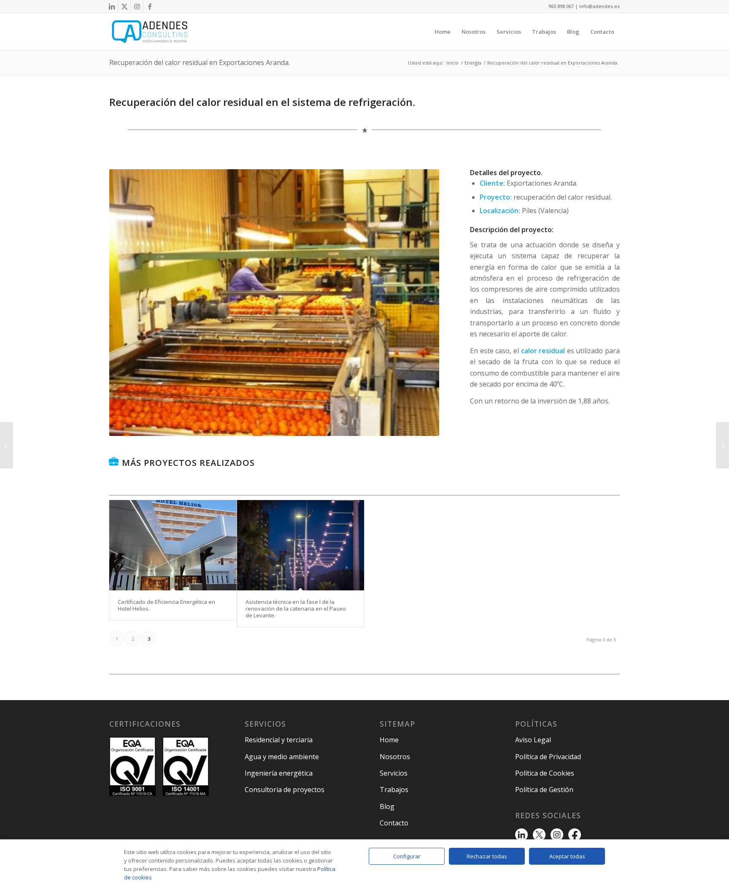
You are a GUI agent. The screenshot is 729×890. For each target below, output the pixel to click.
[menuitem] (442, 31)
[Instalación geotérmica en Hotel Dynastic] (6, 445)
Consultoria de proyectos (284, 789)
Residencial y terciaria (279, 739)
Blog (387, 806)
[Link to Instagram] (137, 6)
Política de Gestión (544, 789)
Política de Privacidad (548, 756)
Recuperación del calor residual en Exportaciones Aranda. (199, 62)
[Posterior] (420, 302)
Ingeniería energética (279, 773)
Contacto (394, 823)
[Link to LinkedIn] (111, 6)
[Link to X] (124, 6)
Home (389, 739)
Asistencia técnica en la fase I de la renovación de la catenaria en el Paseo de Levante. (296, 608)
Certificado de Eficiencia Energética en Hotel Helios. (166, 605)
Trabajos (394, 789)
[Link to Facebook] (149, 6)
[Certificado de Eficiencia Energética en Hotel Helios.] (173, 545)
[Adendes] (149, 31)
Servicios (394, 773)
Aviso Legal (533, 739)
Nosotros (395, 756)
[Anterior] (128, 302)
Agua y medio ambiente (282, 756)
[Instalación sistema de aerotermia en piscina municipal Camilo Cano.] (722, 445)
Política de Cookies (544, 773)
